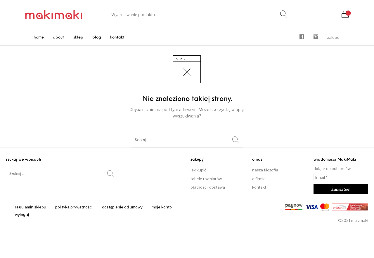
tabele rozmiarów (206, 178)
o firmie (259, 178)
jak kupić (198, 170)
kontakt (259, 187)
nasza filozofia (265, 170)
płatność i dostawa (208, 187)
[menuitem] (39, 37)
